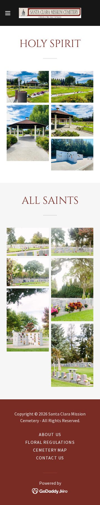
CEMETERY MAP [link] (50, 450)
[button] (9, 13)
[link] (50, 13)
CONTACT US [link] (50, 458)
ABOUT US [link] (50, 434)
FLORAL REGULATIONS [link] (49, 442)
